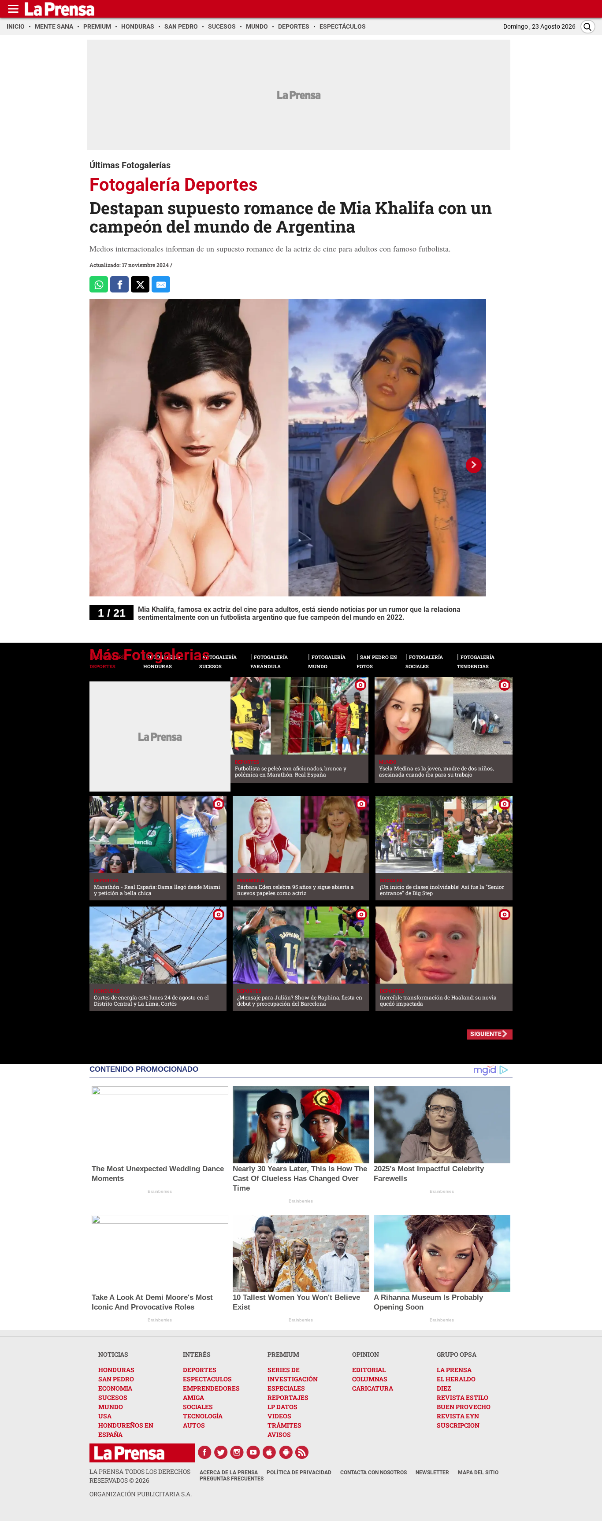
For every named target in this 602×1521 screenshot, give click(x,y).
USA (104, 1416)
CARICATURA (372, 1388)
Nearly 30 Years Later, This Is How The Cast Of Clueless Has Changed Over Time (300, 1178)
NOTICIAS (113, 1354)
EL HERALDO (456, 1379)
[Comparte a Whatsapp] (98, 284)
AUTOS (194, 1425)
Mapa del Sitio (478, 1472)
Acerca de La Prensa (229, 1472)
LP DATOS (282, 1407)
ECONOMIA (115, 1388)
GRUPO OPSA (456, 1354)
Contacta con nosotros (373, 1472)
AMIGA (193, 1397)
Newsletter (432, 1472)
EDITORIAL (369, 1370)
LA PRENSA (454, 1370)
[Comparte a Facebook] (119, 284)
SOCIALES (198, 1407)
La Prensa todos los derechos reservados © (139, 1475)
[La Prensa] (129, 1453)
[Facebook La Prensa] (204, 1452)
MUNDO (110, 1407)
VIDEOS (279, 1416)
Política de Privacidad (299, 1472)
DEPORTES (199, 1370)
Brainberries (160, 1191)
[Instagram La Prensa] (237, 1452)
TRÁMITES (284, 1425)
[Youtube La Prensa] (253, 1452)
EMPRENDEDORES (211, 1388)
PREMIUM (283, 1354)
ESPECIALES (286, 1388)
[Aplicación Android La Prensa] (286, 1452)
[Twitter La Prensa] (221, 1452)
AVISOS (279, 1434)
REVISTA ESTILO (462, 1397)
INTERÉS (197, 1354)
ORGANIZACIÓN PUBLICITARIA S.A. (140, 1494)
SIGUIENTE (486, 1033)
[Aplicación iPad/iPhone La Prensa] (270, 1452)
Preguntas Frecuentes (232, 1479)
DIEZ (444, 1388)
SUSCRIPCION (458, 1425)
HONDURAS (116, 1370)
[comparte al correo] (161, 284)
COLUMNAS (369, 1379)
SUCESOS (112, 1397)
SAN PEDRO (116, 1379)
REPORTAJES (288, 1397)
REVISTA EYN (458, 1416)
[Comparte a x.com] (140, 284)
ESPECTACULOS (207, 1379)
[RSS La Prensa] (302, 1452)
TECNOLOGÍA (203, 1416)
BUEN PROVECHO (464, 1407)
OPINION (365, 1354)
